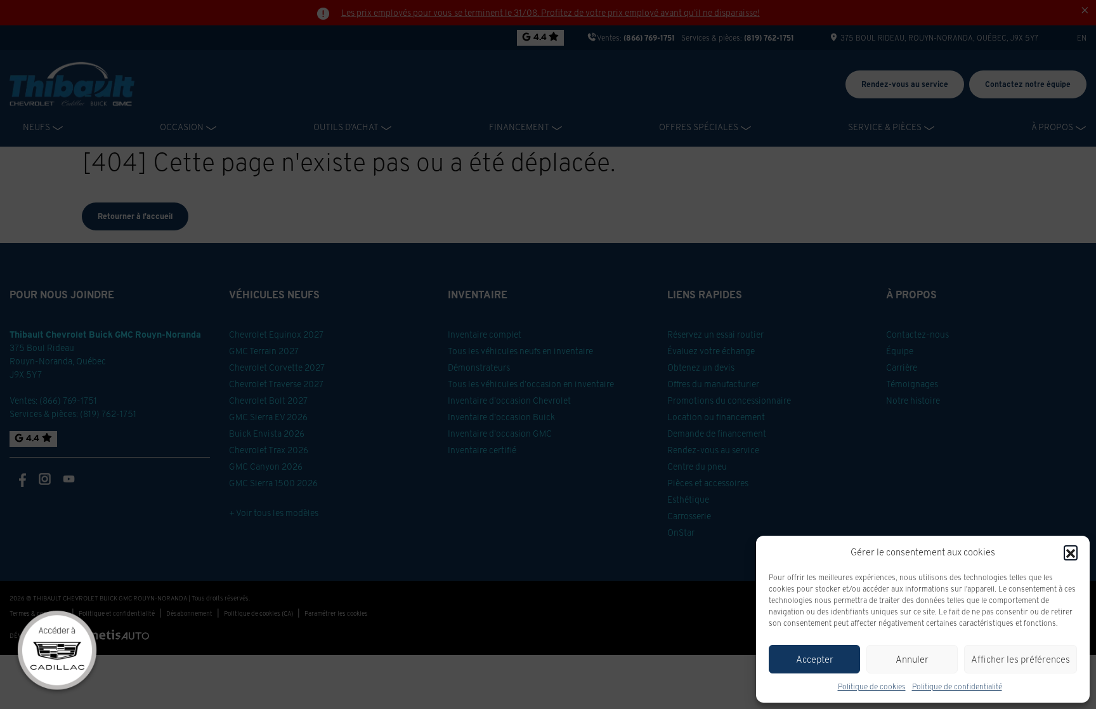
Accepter (814, 659)
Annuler (912, 659)
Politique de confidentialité (957, 686)
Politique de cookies (872, 686)
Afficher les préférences (1020, 659)
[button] (1070, 552)
